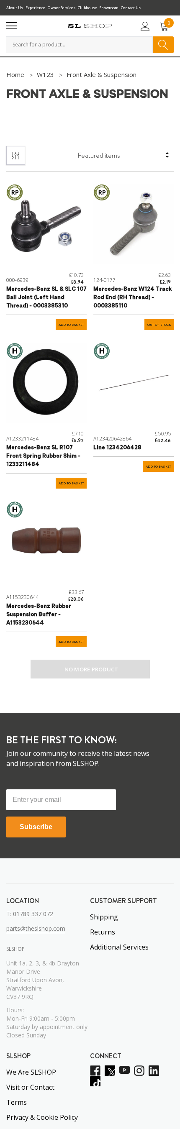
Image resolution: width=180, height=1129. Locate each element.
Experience (35, 7)
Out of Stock (159, 325)
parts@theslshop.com (35, 928)
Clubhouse (87, 7)
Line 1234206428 (117, 448)
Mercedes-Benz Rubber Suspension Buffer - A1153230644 (38, 615)
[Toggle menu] (11, 25)
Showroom (109, 7)
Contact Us (131, 7)
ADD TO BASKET (71, 325)
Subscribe (36, 826)
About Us (14, 7)
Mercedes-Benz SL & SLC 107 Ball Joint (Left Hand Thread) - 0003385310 (46, 298)
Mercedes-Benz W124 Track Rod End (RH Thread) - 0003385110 (132, 298)
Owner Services (61, 7)
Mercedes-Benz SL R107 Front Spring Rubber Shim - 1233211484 (43, 456)
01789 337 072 (33, 914)
